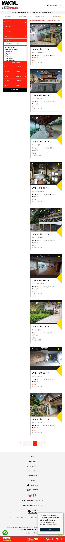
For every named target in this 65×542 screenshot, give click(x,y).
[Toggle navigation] (61, 5)
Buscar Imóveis (32, 471)
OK (50, 529)
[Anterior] (20, 443)
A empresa (32, 461)
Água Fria (8, 56)
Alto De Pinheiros (10, 60)
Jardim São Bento (11, 47)
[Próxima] (45, 443)
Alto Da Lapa (9, 58)
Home (32, 457)
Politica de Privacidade (36, 529)
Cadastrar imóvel (33, 476)
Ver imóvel (44, 25)
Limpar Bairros (15, 63)
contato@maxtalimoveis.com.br (32, 505)
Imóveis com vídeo (32, 466)
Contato (32, 480)
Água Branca (9, 54)
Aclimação (9, 51)
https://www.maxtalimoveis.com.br (32, 500)
